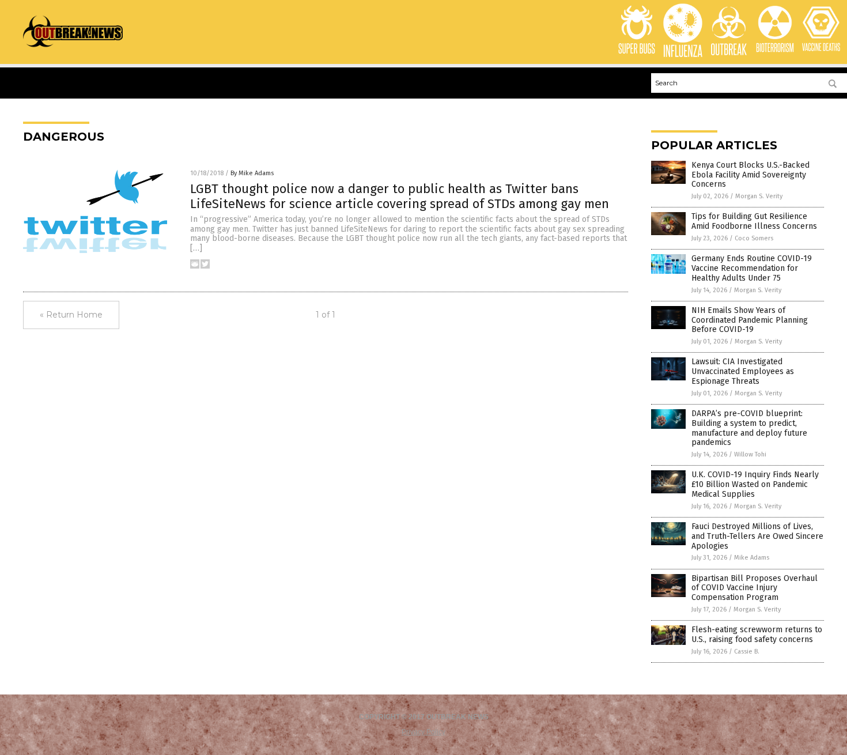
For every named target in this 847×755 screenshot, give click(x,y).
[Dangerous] (73, 47)
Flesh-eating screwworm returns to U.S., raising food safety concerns (756, 634)
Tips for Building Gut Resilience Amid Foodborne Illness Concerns (754, 221)
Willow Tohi (750, 454)
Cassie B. (746, 651)
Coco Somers (754, 238)
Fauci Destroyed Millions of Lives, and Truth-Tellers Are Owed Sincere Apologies (757, 536)
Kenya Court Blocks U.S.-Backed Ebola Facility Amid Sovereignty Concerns (750, 175)
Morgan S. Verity (758, 196)
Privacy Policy (423, 732)
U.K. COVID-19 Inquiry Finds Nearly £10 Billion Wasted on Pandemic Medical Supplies (755, 484)
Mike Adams (751, 557)
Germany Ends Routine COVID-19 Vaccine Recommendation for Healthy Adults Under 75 (751, 268)
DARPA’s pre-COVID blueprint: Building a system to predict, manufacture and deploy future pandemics (749, 428)
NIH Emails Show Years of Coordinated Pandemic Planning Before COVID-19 (749, 320)
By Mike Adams (252, 173)
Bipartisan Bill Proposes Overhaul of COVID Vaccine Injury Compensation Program (754, 588)
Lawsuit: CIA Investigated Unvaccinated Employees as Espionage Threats (742, 371)
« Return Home (71, 314)
